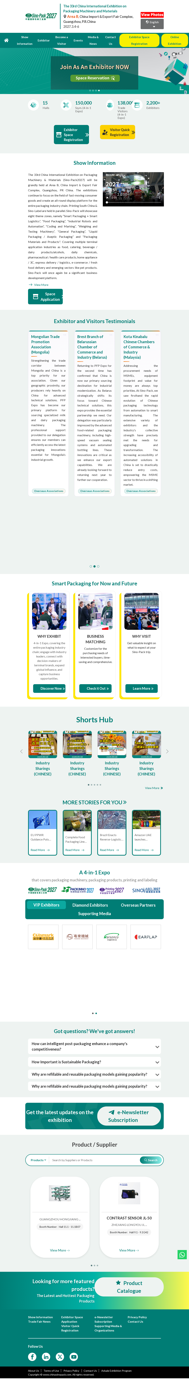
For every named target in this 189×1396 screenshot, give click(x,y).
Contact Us (110, 40)
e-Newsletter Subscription (128, 1116)
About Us (33, 1370)
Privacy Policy (71, 1370)
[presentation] (3, 66)
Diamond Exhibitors (90, 905)
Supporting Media (94, 913)
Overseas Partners (138, 905)
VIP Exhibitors (46, 904)
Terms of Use (51, 1370)
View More (41, 284)
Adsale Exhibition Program (116, 1370)
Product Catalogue (129, 1287)
